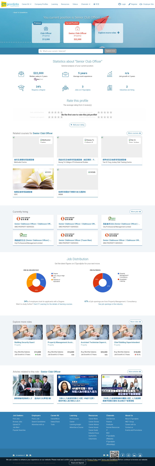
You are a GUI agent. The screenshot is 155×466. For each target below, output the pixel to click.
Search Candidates (38, 422)
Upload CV (16, 424)
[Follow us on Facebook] (123, 455)
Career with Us (130, 424)
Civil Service (110, 419)
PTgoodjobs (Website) (110, 437)
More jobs (135, 212)
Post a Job (35, 419)
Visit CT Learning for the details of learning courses (53, 304)
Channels (85, 4)
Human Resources (112, 427)
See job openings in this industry (110, 304)
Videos (75, 4)
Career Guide (93, 430)
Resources (65, 4)
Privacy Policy (92, 460)
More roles (134, 322)
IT (107, 430)
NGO (107, 433)
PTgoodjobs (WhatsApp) (110, 443)
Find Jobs (16, 419)
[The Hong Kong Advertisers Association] (27, 455)
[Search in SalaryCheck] (38, 79)
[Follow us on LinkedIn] (134, 455)
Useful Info (92, 436)
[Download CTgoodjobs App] (114, 455)
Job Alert (16, 427)
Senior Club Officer (76, 31)
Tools (53, 424)
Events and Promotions (133, 430)
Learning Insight (75, 424)
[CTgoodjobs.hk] (14, 455)
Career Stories (94, 422)
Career (72, 422)
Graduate (109, 424)
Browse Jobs (17, 422)
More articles (134, 372)
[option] (46, 33)
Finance (109, 422)
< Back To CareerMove (20, 12)
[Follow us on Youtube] (140, 455)
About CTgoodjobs (132, 419)
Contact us (129, 427)
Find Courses (74, 419)
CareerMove (55, 419)
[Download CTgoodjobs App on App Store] (104, 455)
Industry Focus (94, 433)
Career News (93, 419)
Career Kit (26, 4)
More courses (133, 133)
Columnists (93, 439)
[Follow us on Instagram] (128, 455)
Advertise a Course (76, 427)
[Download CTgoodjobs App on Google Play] (107, 455)
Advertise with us (38, 424)
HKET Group (129, 422)
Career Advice (94, 424)
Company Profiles (41, 4)
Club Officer (43, 31)
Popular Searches (19, 430)
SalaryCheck (55, 422)
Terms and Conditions (109, 460)
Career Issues (93, 427)
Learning (54, 4)
